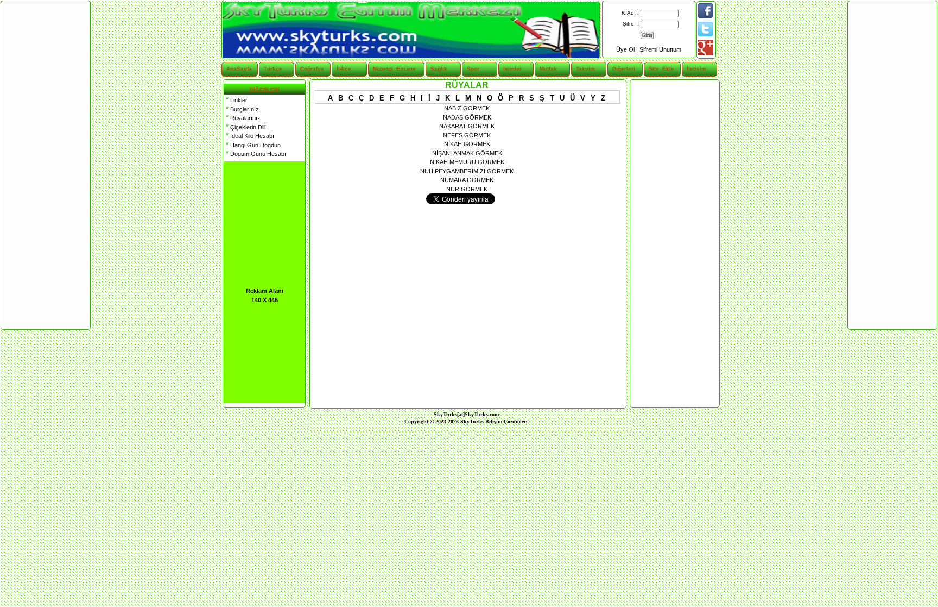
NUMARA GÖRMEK (466, 180)
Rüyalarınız (242, 118)
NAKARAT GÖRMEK (467, 126)
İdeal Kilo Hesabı (249, 136)
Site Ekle (661, 69)
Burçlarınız (241, 109)
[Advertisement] (674, 243)
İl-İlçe (344, 69)
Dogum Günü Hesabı (255, 154)
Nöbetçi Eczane (388, 69)
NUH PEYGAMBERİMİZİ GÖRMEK (467, 171)
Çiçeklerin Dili (244, 127)
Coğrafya (312, 69)
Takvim (585, 69)
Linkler (236, 100)
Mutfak (548, 69)
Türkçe (273, 69)
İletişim (696, 69)
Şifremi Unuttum (660, 49)
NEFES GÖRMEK (467, 135)
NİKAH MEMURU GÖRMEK (467, 162)
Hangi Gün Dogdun (252, 145)
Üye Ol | (627, 49)
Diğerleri (623, 69)
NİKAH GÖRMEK (467, 144)
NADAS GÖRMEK (467, 117)
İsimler (512, 69)
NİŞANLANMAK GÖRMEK (467, 153)
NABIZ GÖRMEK (467, 108)
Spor (473, 69)
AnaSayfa (239, 69)
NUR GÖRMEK (466, 189)
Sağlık (438, 69)
